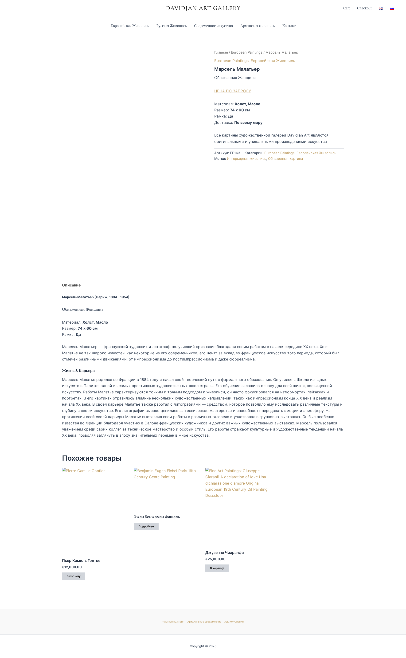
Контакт (289, 26)
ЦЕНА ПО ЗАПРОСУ (232, 91)
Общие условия (234, 621)
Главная (221, 52)
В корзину (74, 576)
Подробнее (146, 526)
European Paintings (246, 52)
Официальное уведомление (204, 621)
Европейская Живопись (130, 26)
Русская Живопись (171, 26)
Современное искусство (213, 26)
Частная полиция (173, 621)
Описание (71, 285)
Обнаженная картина (285, 159)
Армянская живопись (257, 26)
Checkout (364, 8)
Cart (346, 8)
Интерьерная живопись (246, 159)
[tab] (71, 285)
